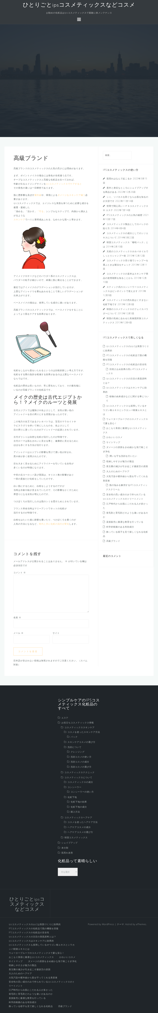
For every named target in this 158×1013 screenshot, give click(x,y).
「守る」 (41, 211)
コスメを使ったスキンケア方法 (84, 731)
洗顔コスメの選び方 (81, 766)
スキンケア (19, 219)
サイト (56, 633)
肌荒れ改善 (67, 852)
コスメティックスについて (78, 777)
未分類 (64, 847)
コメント (19, 572)
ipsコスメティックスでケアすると (64, 183)
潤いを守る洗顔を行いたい (123, 455)
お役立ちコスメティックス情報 (77, 722)
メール (18, 633)
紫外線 (37, 195)
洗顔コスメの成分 (80, 761)
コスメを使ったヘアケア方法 (83, 822)
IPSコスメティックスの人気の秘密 (124, 215)
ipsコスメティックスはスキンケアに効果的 (31, 940)
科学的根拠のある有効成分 (120, 526)
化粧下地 (72, 797)
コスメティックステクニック (79, 772)
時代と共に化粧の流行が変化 (54, 523)
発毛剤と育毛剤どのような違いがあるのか (31, 993)
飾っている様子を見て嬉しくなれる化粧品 (31, 1006)
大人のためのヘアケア (117, 471)
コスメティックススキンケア (79, 727)
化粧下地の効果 (79, 801)
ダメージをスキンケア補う (71, 195)
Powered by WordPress (101, 924)
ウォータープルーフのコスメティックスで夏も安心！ (36, 952)
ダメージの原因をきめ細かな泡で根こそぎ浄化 (52, 961)
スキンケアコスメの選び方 (81, 742)
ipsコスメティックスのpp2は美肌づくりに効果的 (35, 924)
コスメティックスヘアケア (78, 817)
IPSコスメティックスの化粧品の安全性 (126, 364)
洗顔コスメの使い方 (81, 756)
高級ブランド (113, 540)
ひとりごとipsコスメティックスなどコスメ (79, 5)
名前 (17, 617)
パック (74, 736)
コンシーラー (74, 787)
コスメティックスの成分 (80, 782)
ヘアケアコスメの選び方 (80, 832)
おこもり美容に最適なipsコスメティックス (31, 957)
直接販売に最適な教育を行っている (124, 521)
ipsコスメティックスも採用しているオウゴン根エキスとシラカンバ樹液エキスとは (125, 410)
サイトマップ (113, 442)
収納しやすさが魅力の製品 (120, 461)
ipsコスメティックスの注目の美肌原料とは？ (32, 936)
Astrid (128, 924)
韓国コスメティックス (76, 837)
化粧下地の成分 (79, 806)
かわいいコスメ (114, 437)
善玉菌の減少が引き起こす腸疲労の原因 (127, 466)
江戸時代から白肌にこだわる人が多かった (31, 989)
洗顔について (74, 747)
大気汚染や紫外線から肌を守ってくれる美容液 (33, 977)
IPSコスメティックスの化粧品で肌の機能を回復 (33, 928)
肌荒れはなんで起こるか (119, 178)
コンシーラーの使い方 (82, 791)
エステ (64, 717)
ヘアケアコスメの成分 (79, 827)
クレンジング (78, 751)
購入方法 (75, 811)
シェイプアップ (69, 842)
